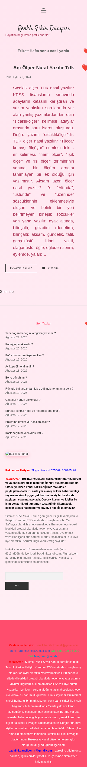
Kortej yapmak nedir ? (19, 344)
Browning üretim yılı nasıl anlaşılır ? (27, 422)
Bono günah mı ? (16, 377)
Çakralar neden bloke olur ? (23, 399)
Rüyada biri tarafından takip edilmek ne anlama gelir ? (39, 388)
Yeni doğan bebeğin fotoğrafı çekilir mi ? (30, 333)
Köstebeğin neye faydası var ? (24, 433)
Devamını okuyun (23, 269)
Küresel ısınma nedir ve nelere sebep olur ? (32, 410)
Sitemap (7, 292)
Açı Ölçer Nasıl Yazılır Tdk (43, 67)
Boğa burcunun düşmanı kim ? (24, 355)
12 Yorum (52, 268)
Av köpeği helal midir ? (19, 366)
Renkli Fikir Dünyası (44, 28)
